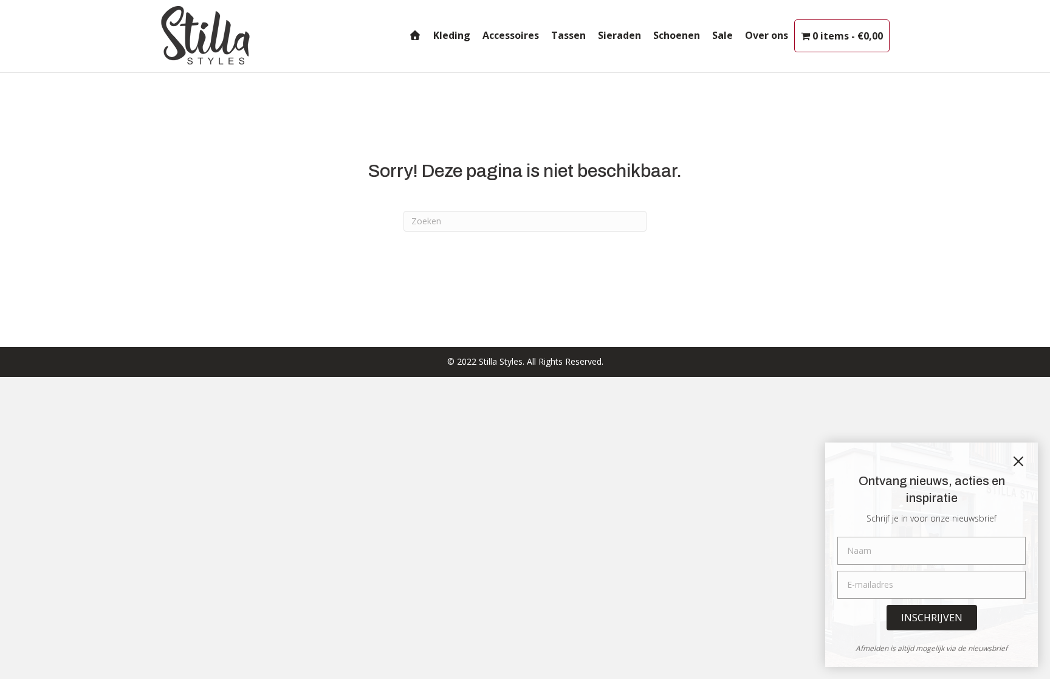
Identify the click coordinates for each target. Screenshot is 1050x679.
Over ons (766, 35)
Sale (722, 35)
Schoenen (676, 35)
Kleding (451, 35)
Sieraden (619, 35)
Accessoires (510, 35)
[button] (932, 617)
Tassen (568, 35)
